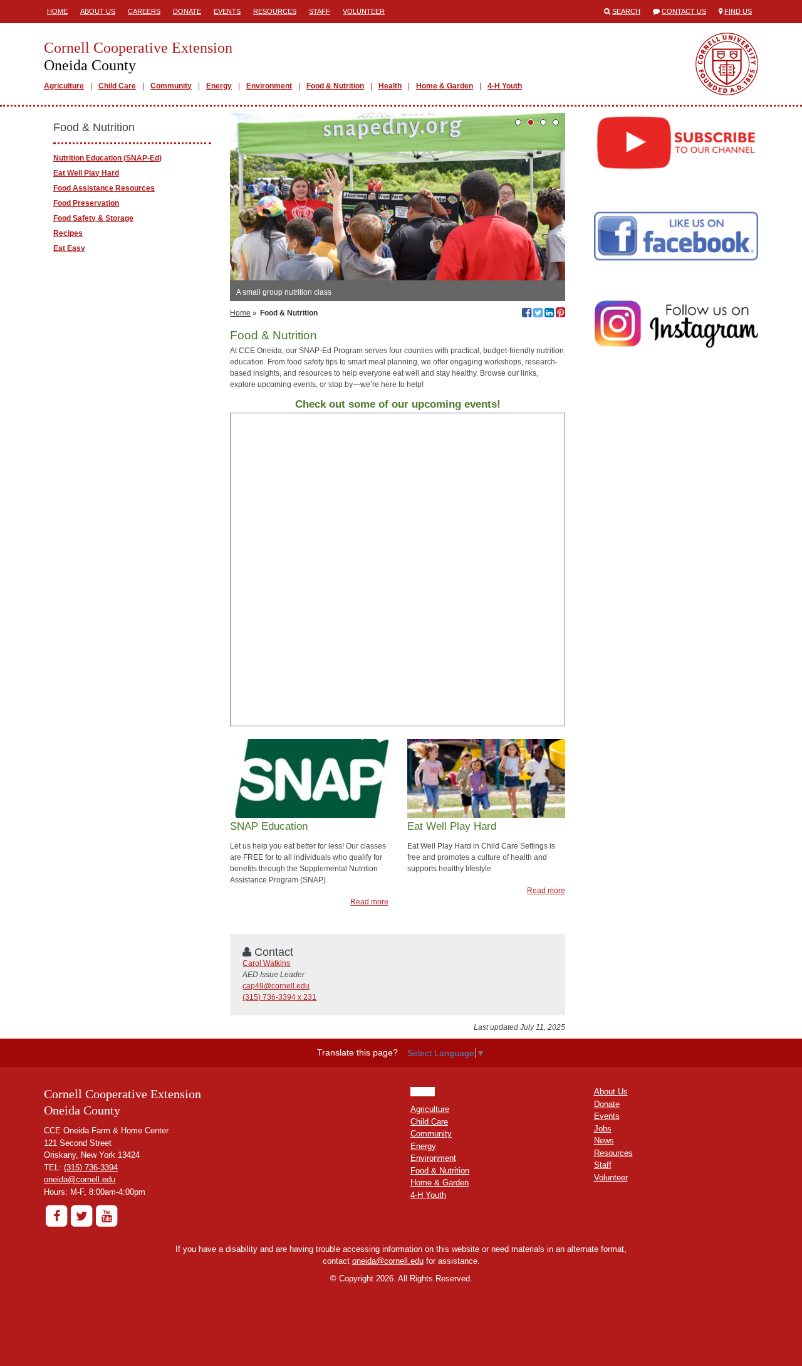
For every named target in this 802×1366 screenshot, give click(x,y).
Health (390, 86)
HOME (422, 1091)
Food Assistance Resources (104, 188)
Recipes (68, 233)
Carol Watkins (266, 963)
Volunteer (364, 11)
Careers (144, 11)
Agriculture (64, 86)
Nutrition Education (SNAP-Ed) (107, 158)
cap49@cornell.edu (276, 986)
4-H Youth (504, 86)
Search (626, 11)
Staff (319, 11)
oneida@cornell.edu (79, 1179)
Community (171, 86)
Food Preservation (86, 203)
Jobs (603, 1128)
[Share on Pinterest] (560, 314)
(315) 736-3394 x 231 (279, 997)
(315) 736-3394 (91, 1167)
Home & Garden (444, 86)
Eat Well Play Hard (86, 173)
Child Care (117, 86)
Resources (274, 11)
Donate (187, 11)
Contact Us (684, 11)
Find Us (738, 11)
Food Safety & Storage (93, 218)
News (604, 1140)
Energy (219, 86)
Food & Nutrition (335, 86)
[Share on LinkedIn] (549, 314)
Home (57, 11)
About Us (97, 11)
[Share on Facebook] (526, 314)
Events (227, 11)
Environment (269, 86)
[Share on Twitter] (538, 314)
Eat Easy (69, 248)
